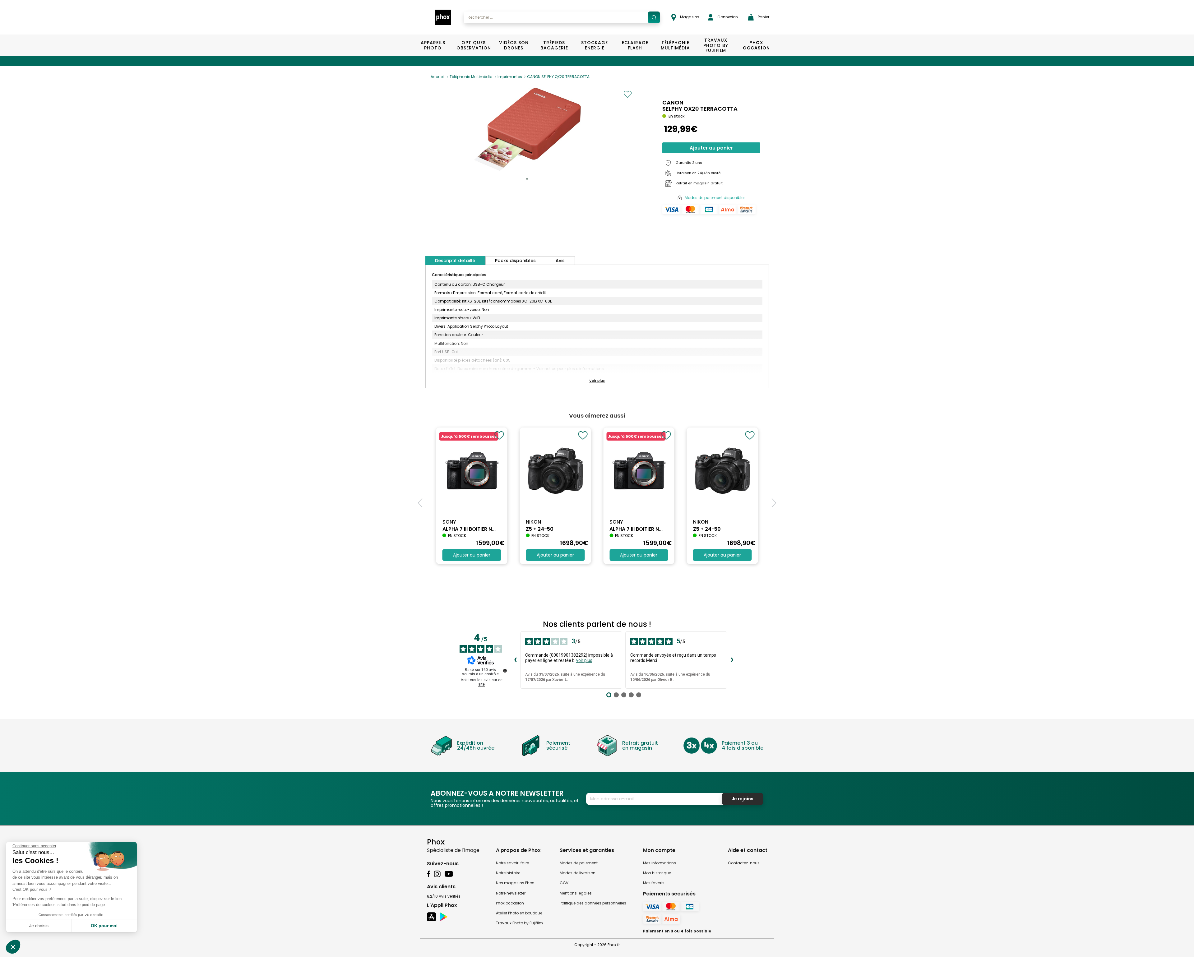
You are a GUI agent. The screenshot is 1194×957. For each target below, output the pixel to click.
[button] (527, 178)
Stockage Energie (594, 45)
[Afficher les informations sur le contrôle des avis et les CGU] (504, 670)
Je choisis (39, 925)
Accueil (438, 76)
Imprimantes (509, 76)
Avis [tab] (560, 260)
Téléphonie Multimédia (675, 45)
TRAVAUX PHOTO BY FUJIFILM (715, 45)
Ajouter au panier (711, 148)
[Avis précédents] (515, 660)
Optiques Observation (473, 45)
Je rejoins (742, 799)
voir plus (584, 660)
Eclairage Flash (635, 45)
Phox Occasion (756, 45)
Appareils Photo (433, 45)
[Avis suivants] (732, 660)
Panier (763, 17)
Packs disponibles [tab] (515, 260)
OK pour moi (104, 925)
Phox (436, 841)
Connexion (727, 17)
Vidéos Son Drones (514, 45)
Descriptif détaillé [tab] (455, 260)
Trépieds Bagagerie (554, 45)
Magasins (689, 17)
